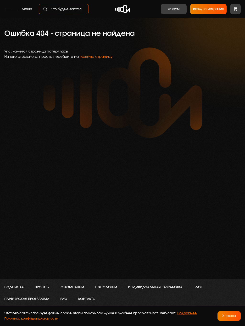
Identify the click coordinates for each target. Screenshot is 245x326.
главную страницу (96, 56)
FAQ (63, 299)
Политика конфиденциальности (31, 318)
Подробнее (187, 313)
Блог (198, 287)
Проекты (42, 287)
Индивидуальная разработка (155, 287)
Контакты (86, 299)
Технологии (106, 287)
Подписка (14, 287)
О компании (72, 287)
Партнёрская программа (26, 299)
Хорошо (229, 316)
